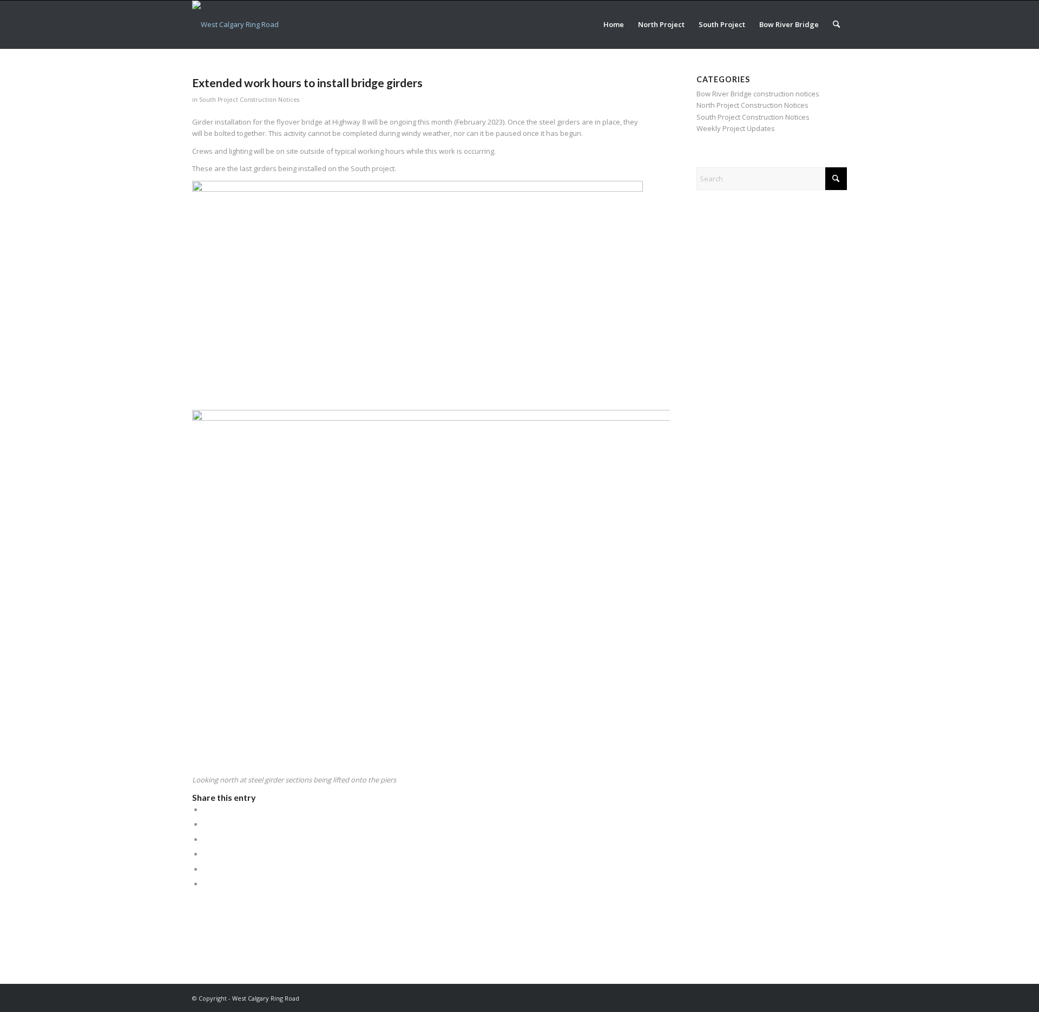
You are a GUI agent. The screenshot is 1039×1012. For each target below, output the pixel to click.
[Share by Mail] (205, 884)
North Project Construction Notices (752, 105)
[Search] (836, 24)
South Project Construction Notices (249, 99)
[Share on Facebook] (205, 809)
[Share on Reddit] (205, 869)
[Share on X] (205, 824)
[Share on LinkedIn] (205, 854)
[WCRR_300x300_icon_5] (235, 24)
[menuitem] (613, 24)
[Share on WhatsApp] (205, 839)
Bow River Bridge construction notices (757, 94)
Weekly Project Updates (735, 128)
